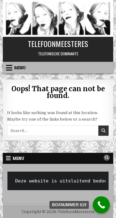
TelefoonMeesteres (58, 43)
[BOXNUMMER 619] (101, 204)
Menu (20, 67)
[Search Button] (107, 158)
